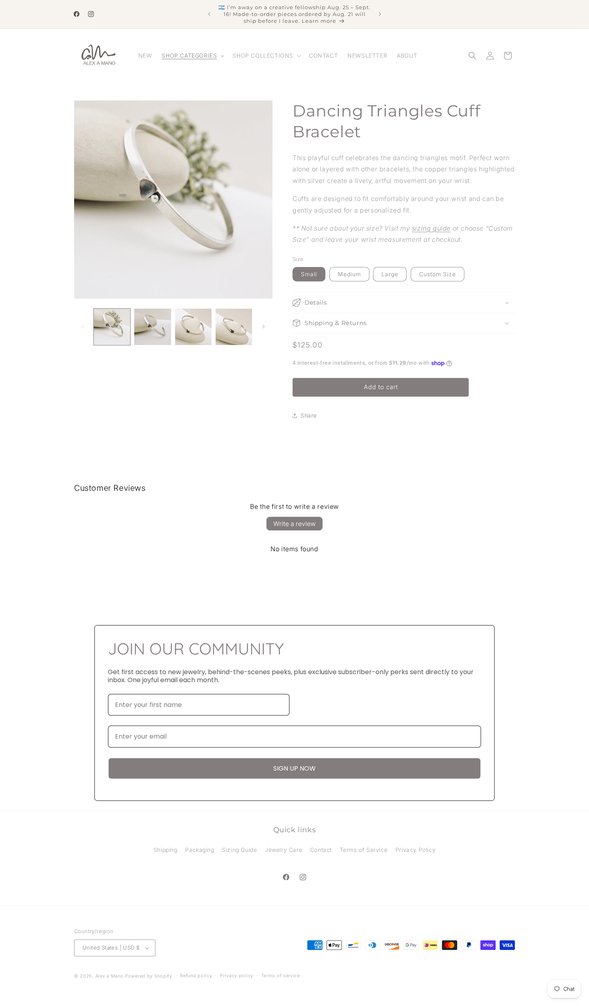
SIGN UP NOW (294, 768)
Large (389, 274)
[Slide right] (263, 326)
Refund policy (196, 976)
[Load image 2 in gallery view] (152, 327)
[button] (192, 55)
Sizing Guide (239, 849)
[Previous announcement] (209, 14)
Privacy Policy (415, 849)
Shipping (165, 849)
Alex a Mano (110, 976)
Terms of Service (364, 849)
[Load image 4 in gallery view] (234, 327)
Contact (321, 849)
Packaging (199, 849)
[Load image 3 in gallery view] (193, 327)
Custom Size (437, 274)
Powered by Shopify (148, 976)
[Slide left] (83, 326)
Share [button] (309, 415)
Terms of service (280, 976)
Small (309, 274)
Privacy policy (236, 976)
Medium (349, 274)
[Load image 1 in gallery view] (112, 327)
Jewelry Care (283, 849)
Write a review (294, 524)
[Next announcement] (380, 14)
